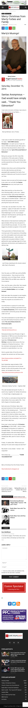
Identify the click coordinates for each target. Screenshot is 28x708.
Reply (3, 539)
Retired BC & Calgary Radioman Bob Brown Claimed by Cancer (7, 489)
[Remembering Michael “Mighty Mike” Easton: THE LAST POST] (5, 502)
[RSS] (14, 642)
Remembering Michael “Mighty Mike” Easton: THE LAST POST (18, 502)
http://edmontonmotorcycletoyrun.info (12, 372)
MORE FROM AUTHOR (19, 496)
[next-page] (5, 523)
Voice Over (5, 24)
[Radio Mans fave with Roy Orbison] (5, 520)
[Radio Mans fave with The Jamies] (5, 510)
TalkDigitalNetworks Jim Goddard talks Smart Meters (20, 489)
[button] (2, 7)
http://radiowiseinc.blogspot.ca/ (10, 469)
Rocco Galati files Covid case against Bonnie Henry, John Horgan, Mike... (18, 654)
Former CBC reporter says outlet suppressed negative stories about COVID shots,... (18, 669)
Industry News (13, 11)
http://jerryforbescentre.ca (9, 330)
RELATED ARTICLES (7, 496)
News (7, 11)
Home (3, 11)
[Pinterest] (10, 28)
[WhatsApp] (13, 28)
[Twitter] (6, 28)
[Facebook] (3, 28)
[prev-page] (3, 523)
